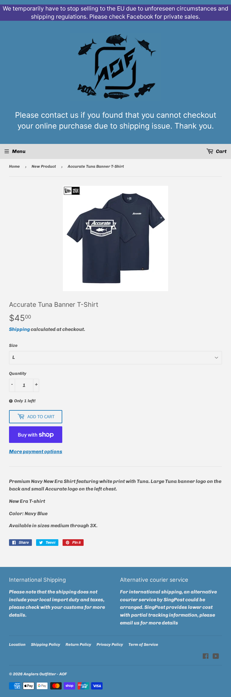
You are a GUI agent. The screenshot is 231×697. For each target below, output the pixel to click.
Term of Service (143, 644)
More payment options (35, 451)
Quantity (17, 373)
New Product (44, 166)
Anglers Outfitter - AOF (45, 674)
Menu (19, 151)
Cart (220, 151)
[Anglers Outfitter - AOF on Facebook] (205, 657)
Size (13, 345)
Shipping (19, 329)
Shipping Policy (45, 644)
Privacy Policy (110, 644)
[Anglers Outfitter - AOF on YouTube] (216, 657)
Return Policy (78, 644)
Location (17, 644)
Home (14, 166)
